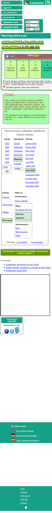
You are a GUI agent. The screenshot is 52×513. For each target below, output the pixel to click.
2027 (7, 155)
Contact (23, 503)
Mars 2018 (30, 151)
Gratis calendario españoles (27, 440)
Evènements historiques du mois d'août (22, 264)
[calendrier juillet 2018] (11, 57)
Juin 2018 (30, 162)
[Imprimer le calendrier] (32, 47)
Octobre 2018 (31, 179)
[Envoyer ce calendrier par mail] (27, 47)
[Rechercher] (48, 2)
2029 (7, 162)
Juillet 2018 (30, 166)
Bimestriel (18, 155)
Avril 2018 (30, 155)
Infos (40, 42)
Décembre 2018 (32, 186)
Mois (26, 42)
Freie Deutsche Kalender (26, 436)
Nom (17, 228)
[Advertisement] (36, 11)
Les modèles (22, 242)
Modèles (6, 42)
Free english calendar (25, 431)
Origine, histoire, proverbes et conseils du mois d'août (28, 267)
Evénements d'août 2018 (16, 271)
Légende (14, 47)
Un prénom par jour (23, 210)
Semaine (17, 164)
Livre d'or (24, 499)
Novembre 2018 (32, 182)
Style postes (7, 205)
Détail (18, 236)
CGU (22, 489)
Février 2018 (31, 147)
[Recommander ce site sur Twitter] (12, 333)
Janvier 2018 (31, 144)
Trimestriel (18, 151)
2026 (7, 151)
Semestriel (18, 147)
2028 (7, 158)
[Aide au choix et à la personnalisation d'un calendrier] (37, 47)
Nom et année (21, 232)
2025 (7, 147)
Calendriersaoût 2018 (12, 320)
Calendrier (17, 42)
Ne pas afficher (21, 201)
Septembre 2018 (32, 175)
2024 (7, 144)
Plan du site (25, 496)
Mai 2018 (29, 158)
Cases (33, 42)
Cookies (23, 492)
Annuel (17, 144)
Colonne (5, 197)
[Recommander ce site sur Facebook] (6, 333)
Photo (5, 47)
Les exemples (37, 242)
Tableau (5, 212)
